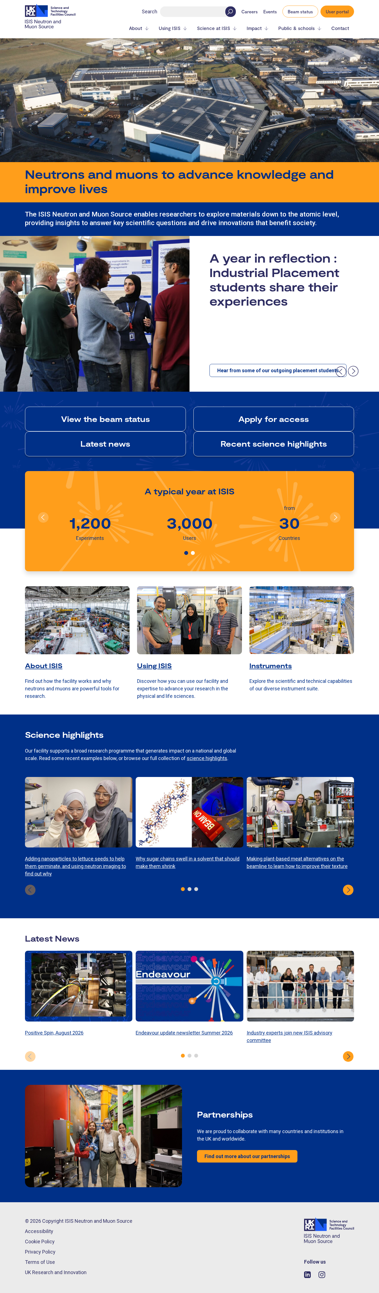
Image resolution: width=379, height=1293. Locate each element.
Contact (340, 28)
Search (149, 11)
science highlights (207, 758)
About (135, 28)
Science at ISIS (213, 28)
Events (270, 11)
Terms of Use (40, 1262)
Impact (254, 28)
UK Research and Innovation (56, 1272)
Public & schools (296, 28)
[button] (186, 553)
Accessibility (39, 1231)
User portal (337, 11)
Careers (249, 11)
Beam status (300, 11)
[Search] (230, 11)
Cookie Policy (40, 1241)
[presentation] (340, 371)
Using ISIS (169, 28)
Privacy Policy (40, 1252)
